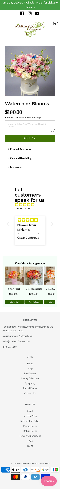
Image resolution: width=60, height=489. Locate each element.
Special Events (30, 388)
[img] (32, 205)
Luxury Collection (30, 378)
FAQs (30, 440)
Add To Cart (30, 138)
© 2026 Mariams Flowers (21, 463)
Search (30, 411)
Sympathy (30, 383)
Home (30, 363)
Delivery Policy (30, 416)
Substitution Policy (30, 421)
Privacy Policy (30, 425)
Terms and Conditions (30, 435)
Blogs (30, 445)
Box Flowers (30, 373)
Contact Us (30, 393)
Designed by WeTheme (40, 463)
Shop (30, 368)
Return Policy (30, 430)
